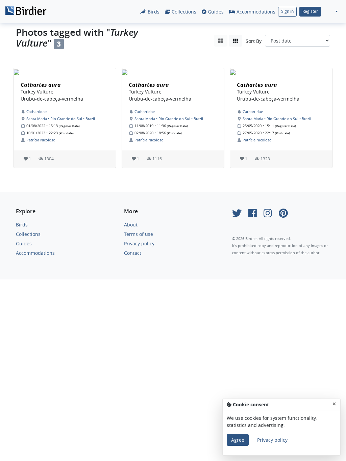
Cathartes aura (41, 84)
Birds (152, 11)
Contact (132, 253)
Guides (215, 11)
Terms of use (138, 234)
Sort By (254, 41)
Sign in (287, 11)
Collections (183, 11)
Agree (237, 440)
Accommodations (255, 11)
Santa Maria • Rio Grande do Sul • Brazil (60, 118)
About (131, 224)
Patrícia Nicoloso (40, 139)
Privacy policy (139, 243)
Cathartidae (36, 111)
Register (310, 11)
